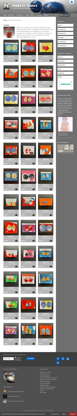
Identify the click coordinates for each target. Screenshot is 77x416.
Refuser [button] (64, 414)
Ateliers (32, 15)
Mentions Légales (44, 385)
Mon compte (43, 392)
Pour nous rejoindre (45, 376)
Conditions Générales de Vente (47, 387)
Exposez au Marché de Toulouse (48, 379)
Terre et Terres (25, 6)
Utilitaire (60, 29)
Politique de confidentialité (46, 388)
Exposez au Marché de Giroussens (48, 378)
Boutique (39, 15)
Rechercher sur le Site (45, 372)
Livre (59, 25)
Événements (20, 15)
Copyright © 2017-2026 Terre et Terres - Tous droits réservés (38, 410)
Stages (27, 15)
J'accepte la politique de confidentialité (18, 359)
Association (11, 15)
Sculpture (60, 41)
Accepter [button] (72, 414)
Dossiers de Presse (44, 381)
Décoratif (60, 33)
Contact (42, 390)
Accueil (5, 15)
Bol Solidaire (61, 45)
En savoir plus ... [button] (55, 414)
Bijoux (59, 37)
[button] (16, 61)
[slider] (59, 84)
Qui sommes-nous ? (45, 374)
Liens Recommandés (45, 383)
